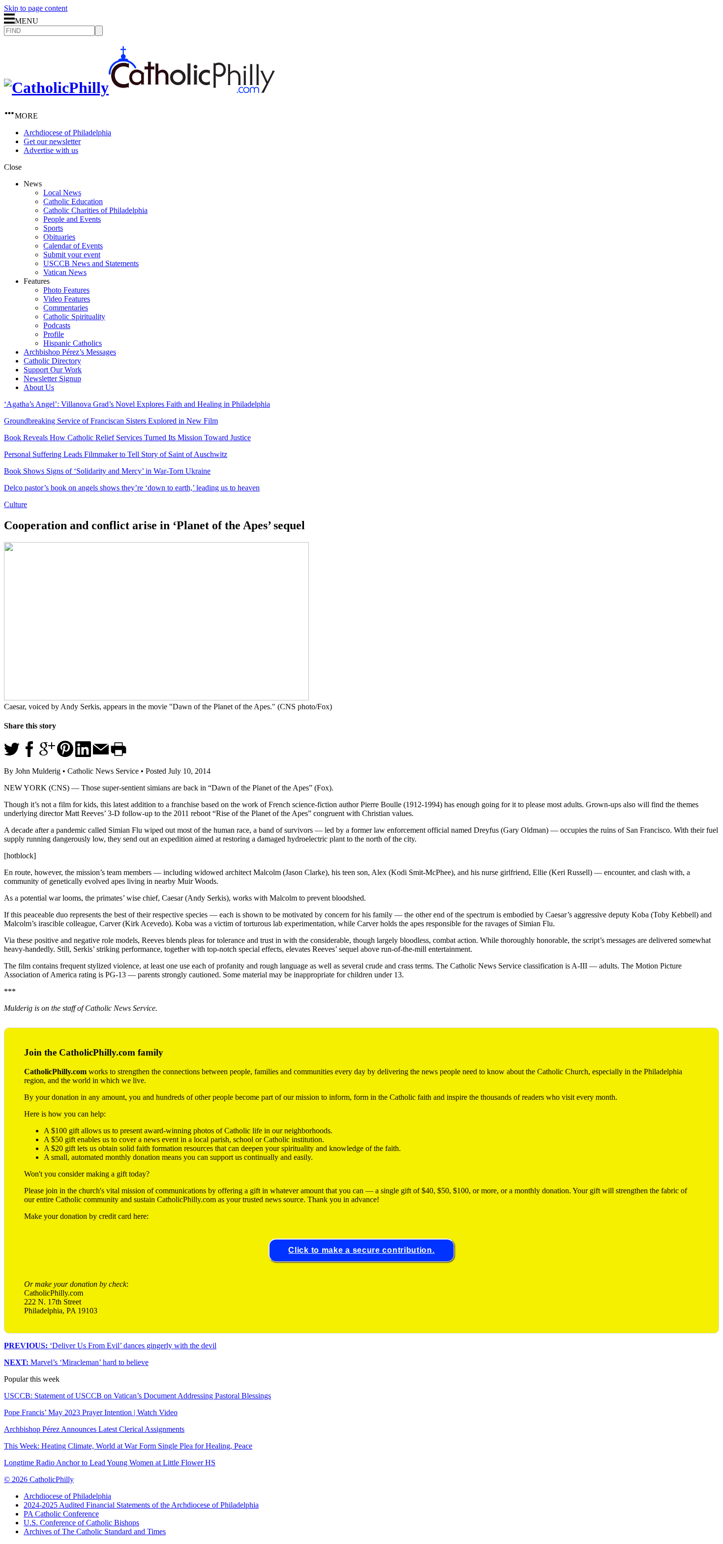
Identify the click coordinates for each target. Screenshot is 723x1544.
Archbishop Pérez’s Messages (70, 352)
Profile (53, 334)
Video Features (66, 299)
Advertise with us (51, 150)
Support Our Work (53, 369)
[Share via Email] (101, 754)
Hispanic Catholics (72, 343)
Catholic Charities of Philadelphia (95, 210)
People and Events (72, 219)
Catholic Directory (52, 361)
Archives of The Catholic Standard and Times (95, 1531)
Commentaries (65, 307)
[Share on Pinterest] (65, 754)
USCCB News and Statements (91, 263)
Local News (62, 192)
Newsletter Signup (52, 378)
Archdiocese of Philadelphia (67, 132)
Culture (15, 504)
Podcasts (56, 325)
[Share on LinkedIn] (83, 754)
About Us (39, 387)
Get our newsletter (52, 141)
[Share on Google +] (47, 754)
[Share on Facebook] (29, 754)
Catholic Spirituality (74, 316)
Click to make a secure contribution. (361, 1250)
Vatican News (65, 272)
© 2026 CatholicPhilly (39, 1479)
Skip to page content (35, 8)
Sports (53, 228)
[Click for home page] (139, 87)
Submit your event (71, 254)
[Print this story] (118, 754)
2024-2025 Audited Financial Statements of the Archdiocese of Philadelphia (141, 1505)
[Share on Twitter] (12, 754)
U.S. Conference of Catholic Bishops (81, 1522)
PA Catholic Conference (61, 1514)
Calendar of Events (73, 246)
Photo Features (66, 290)
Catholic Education (73, 201)
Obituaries (59, 237)
